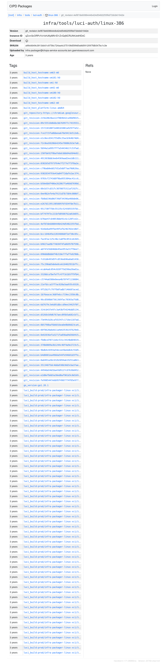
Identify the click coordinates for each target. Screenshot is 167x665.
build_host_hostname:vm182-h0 (42, 97)
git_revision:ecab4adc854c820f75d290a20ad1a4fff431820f (58, 269)
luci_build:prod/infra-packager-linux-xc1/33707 (54, 521)
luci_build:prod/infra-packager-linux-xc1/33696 (54, 577)
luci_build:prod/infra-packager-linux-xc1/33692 (54, 597)
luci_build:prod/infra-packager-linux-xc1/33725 (54, 430)
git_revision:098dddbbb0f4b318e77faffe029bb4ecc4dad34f (58, 254)
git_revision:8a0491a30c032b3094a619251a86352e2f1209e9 (58, 360)
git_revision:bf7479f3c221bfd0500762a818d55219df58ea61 (58, 214)
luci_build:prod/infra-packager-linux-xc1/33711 (54, 501)
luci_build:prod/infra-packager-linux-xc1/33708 (54, 516)
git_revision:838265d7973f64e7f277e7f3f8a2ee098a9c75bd (58, 163)
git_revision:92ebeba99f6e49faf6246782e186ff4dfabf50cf (58, 229)
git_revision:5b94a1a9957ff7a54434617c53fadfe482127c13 (58, 148)
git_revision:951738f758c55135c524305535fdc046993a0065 (58, 208)
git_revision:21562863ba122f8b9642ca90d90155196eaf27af (58, 118)
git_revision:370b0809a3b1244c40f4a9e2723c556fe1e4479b (58, 345)
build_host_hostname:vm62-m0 (41, 103)
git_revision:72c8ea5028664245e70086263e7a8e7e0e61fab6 (58, 143)
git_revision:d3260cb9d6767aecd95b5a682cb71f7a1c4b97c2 (58, 314)
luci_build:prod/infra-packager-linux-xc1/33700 (54, 556)
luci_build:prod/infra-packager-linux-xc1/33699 (54, 562)
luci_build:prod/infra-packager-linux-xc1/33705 (54, 531)
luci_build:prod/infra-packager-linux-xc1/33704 (54, 536)
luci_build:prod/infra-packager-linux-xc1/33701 (54, 551)
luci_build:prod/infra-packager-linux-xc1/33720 (54, 456)
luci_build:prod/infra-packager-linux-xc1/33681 (54, 652)
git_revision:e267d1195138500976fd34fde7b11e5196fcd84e (58, 203)
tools (27, 15)
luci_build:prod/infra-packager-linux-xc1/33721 (54, 451)
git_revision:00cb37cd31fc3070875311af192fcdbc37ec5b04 (58, 188)
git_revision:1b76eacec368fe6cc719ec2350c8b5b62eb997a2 (58, 294)
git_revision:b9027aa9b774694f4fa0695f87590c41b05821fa (58, 244)
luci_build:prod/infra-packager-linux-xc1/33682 (54, 647)
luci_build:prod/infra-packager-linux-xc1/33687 (54, 622)
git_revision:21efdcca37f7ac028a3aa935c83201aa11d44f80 (58, 284)
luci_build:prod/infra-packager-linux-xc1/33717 (54, 471)
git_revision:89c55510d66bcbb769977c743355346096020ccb (58, 123)
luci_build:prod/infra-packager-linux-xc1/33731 (54, 400)
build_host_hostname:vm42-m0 (41, 87)
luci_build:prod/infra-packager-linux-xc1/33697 (54, 572)
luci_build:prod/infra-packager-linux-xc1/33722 (54, 446)
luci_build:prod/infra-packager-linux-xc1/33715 (54, 481)
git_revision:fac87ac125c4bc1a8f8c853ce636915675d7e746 (58, 239)
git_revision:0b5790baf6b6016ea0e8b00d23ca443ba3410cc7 (58, 324)
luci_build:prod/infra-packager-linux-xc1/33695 (54, 582)
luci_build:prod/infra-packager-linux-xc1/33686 (54, 627)
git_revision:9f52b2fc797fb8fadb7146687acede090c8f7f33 (58, 289)
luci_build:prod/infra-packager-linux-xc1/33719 (54, 461)
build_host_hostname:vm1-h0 (41, 82)
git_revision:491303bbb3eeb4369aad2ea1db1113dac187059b (58, 158)
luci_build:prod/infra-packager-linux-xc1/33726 (54, 425)
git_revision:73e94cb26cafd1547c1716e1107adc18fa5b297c (58, 319)
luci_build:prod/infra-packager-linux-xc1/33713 (54, 491)
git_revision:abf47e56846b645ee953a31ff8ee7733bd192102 (58, 249)
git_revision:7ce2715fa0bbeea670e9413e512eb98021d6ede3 (58, 133)
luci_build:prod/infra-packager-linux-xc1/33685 (54, 632)
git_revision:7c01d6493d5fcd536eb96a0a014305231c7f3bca (58, 259)
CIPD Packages (20, 6)
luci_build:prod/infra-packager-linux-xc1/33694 (54, 587)
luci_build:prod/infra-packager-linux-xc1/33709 (54, 511)
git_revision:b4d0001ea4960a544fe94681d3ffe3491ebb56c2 (58, 355)
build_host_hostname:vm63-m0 (41, 72)
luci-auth (37, 15)
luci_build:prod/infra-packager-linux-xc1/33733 (54, 390)
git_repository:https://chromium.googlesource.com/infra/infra (63, 113)
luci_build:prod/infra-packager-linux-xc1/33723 (54, 440)
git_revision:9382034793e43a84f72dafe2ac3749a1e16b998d (58, 173)
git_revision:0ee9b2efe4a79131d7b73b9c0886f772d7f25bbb (58, 193)
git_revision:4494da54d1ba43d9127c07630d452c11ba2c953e (58, 370)
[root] (11, 15)
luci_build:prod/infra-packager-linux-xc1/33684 (54, 637)
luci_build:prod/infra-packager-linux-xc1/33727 (54, 420)
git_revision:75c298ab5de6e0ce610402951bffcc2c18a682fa (58, 264)
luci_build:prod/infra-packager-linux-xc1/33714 (54, 486)
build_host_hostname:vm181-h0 (42, 77)
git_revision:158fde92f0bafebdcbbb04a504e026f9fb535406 (58, 153)
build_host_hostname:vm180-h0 (42, 92)
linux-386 (53, 15)
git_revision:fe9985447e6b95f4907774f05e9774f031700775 (58, 380)
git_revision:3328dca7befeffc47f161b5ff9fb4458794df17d (58, 274)
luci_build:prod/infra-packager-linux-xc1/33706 (54, 526)
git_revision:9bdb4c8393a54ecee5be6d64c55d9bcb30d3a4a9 (58, 350)
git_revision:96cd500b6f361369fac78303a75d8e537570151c (58, 299)
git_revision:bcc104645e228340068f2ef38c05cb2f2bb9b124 (58, 234)
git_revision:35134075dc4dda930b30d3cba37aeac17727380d (58, 365)
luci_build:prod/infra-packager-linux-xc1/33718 (54, 466)
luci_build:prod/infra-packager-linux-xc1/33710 (54, 506)
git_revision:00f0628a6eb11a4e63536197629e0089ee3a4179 (58, 330)
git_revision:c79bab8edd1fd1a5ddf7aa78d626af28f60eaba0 (58, 168)
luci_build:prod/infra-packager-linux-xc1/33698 (54, 567)
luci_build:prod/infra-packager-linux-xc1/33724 (54, 435)
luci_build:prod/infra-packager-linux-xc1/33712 (54, 496)
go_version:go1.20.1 (36, 385)
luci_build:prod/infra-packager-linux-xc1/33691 (54, 602)
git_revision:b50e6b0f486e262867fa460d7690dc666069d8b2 (58, 183)
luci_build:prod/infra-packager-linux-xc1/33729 (54, 410)
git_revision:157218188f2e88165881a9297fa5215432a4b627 (58, 128)
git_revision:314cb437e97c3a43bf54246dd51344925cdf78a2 (58, 309)
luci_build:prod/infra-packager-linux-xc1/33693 (54, 592)
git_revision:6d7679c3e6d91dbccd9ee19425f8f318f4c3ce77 (58, 304)
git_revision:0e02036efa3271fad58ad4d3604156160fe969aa (58, 335)
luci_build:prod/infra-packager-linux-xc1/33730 (54, 405)
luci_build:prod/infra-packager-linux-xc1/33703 (54, 541)
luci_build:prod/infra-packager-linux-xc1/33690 (54, 607)
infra (19, 15)
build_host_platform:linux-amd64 (44, 108)
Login (155, 6)
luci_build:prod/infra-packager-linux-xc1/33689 (54, 612)
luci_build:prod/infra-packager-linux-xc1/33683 (54, 642)
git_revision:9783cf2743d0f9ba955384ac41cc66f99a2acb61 (58, 178)
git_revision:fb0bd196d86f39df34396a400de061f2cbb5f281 (58, 198)
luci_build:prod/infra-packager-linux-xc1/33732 (54, 395)
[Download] (26, 40)
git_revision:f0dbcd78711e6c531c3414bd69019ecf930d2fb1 (58, 340)
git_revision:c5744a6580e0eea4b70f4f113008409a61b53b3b (58, 279)
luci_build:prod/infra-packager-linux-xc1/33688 (54, 617)
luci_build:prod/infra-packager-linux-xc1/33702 (54, 546)
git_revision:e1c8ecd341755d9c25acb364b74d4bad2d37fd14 (58, 138)
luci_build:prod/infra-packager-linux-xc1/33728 (54, 415)
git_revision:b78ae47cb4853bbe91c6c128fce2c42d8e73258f (58, 219)
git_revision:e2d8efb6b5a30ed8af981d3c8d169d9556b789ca (58, 375)
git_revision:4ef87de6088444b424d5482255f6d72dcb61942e (58, 224)
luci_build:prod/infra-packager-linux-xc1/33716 (54, 476)
